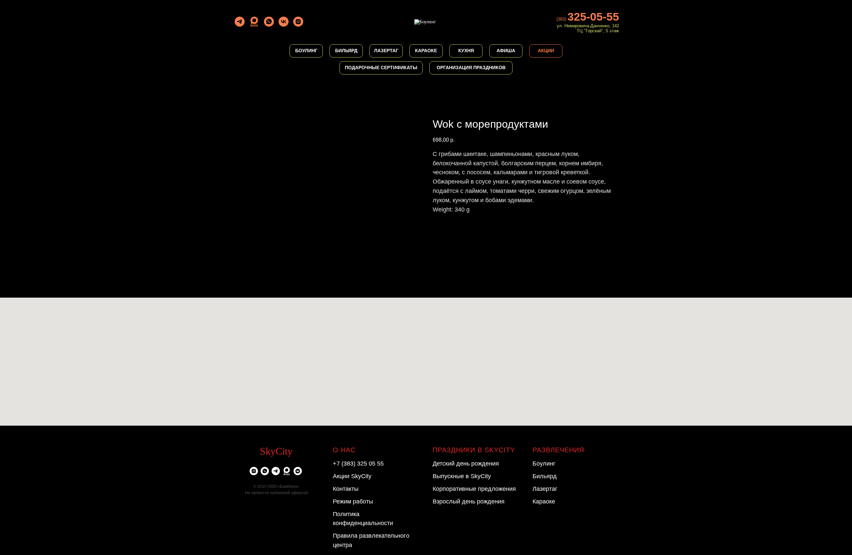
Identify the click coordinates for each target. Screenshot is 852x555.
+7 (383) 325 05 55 (358, 463)
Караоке (543, 501)
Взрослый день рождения (469, 501)
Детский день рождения (466, 463)
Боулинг (543, 463)
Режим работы (353, 501)
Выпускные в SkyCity (462, 476)
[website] (287, 471)
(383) (561, 19)
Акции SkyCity (352, 476)
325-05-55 (593, 16)
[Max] (254, 22)
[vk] (284, 22)
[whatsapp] (269, 22)
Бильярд (544, 476)
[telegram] (240, 22)
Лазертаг (544, 489)
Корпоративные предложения (474, 489)
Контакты (345, 489)
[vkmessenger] (298, 471)
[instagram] (298, 22)
